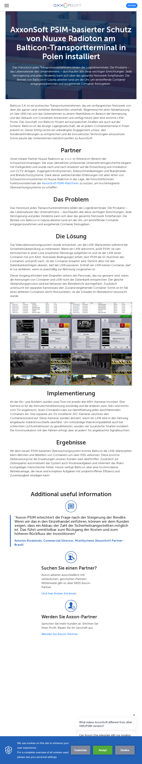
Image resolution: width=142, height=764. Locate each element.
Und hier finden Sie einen (58, 593)
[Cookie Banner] (71, 750)
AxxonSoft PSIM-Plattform (60, 183)
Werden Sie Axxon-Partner (59, 634)
